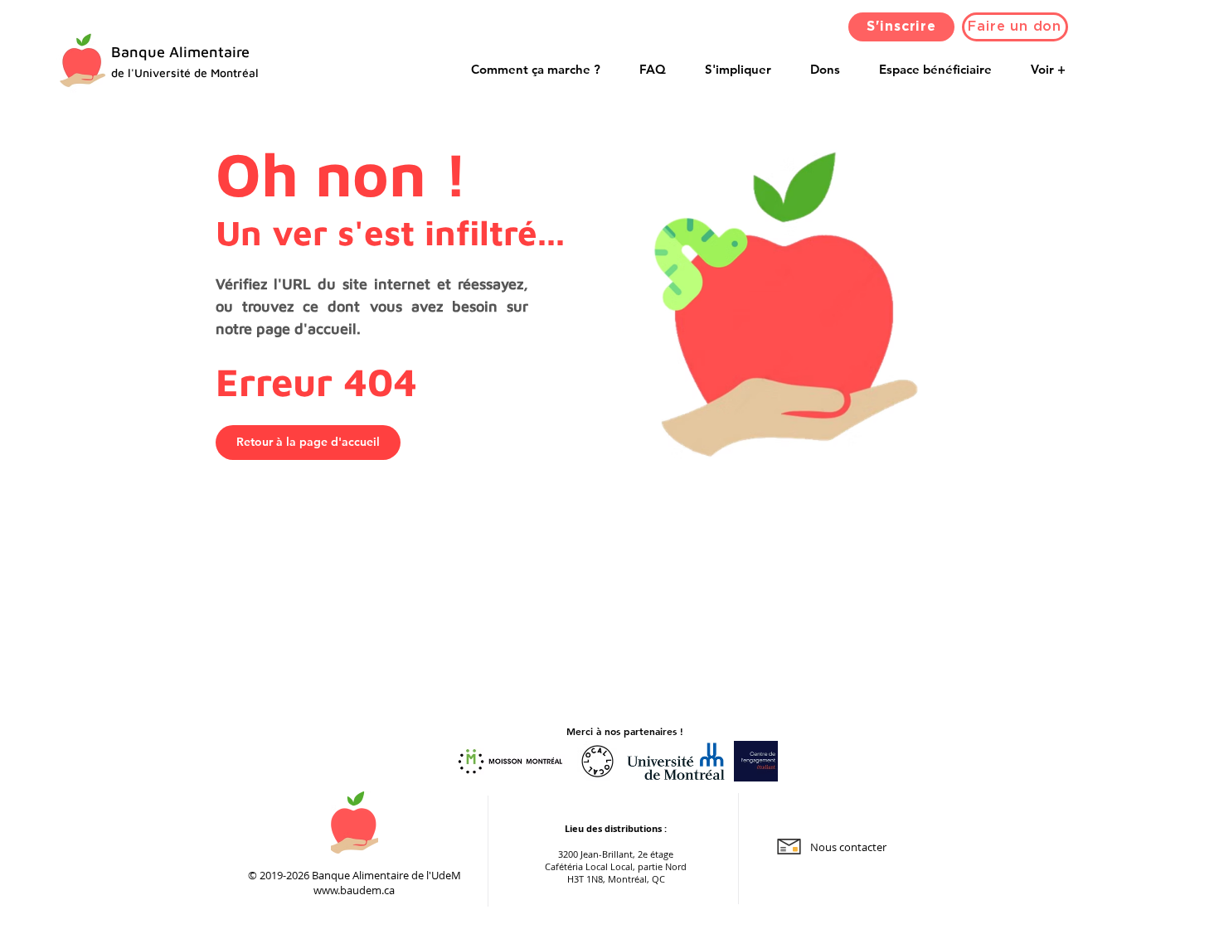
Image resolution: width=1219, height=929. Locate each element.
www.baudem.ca (354, 890)
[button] (936, 69)
